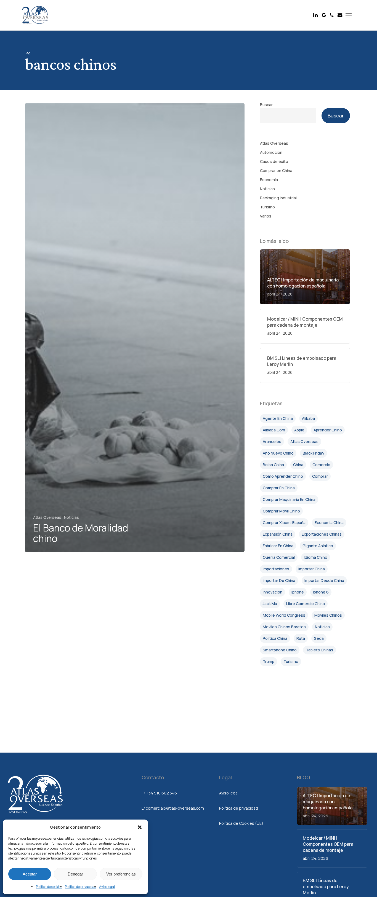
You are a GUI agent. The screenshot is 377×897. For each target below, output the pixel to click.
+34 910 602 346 (161, 793)
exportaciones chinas (322, 534)
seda (319, 638)
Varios (265, 216)
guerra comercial (279, 557)
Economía (269, 179)
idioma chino (315, 557)
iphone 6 (321, 592)
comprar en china (279, 487)
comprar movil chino (281, 511)
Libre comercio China (305, 603)
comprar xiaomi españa (284, 522)
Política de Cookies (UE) (241, 823)
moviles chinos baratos (284, 626)
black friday (313, 453)
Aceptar (30, 874)
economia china (329, 522)
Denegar (75, 874)
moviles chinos (328, 615)
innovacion (272, 592)
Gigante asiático (317, 545)
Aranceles (272, 441)
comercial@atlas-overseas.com (175, 808)
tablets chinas (319, 649)
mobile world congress (284, 615)
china (298, 464)
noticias (322, 626)
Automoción (271, 152)
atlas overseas (304, 441)
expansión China (278, 534)
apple (299, 430)
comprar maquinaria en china (289, 499)
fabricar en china (278, 545)
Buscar (266, 104)
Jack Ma (270, 603)
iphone (297, 592)
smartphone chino (280, 649)
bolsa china (273, 464)
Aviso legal (107, 886)
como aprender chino (283, 476)
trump (268, 661)
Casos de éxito (274, 161)
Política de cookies (49, 886)
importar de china (279, 580)
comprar (320, 476)
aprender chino (328, 430)
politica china (275, 638)
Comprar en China (276, 170)
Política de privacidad (80, 886)
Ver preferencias (121, 874)
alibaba (308, 418)
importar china (311, 568)
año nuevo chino (278, 453)
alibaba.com (274, 430)
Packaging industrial (278, 197)
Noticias (71, 517)
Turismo (267, 207)
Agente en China (278, 418)
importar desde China (324, 580)
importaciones (276, 568)
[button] (139, 827)
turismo (290, 661)
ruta (300, 638)
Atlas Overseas (47, 517)
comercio (321, 464)
